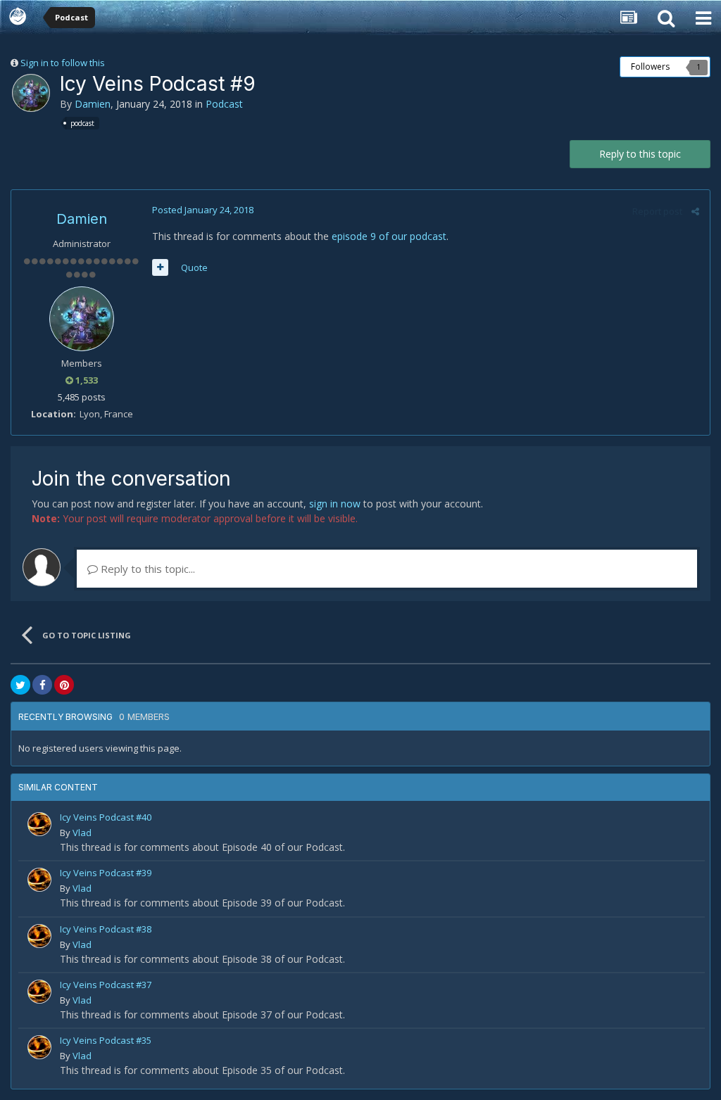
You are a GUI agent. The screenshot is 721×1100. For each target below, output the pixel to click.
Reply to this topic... (146, 569)
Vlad (82, 832)
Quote (194, 267)
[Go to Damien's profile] (31, 93)
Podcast (224, 103)
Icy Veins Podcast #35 (105, 1040)
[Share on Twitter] (20, 685)
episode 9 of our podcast (389, 236)
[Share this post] (695, 211)
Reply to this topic (640, 153)
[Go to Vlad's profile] (39, 824)
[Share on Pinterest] (64, 685)
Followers (650, 66)
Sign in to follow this (62, 62)
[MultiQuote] (160, 267)
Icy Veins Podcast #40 (105, 817)
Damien (93, 103)
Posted (202, 209)
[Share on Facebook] (42, 685)
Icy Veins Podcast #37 (105, 984)
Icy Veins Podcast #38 (105, 929)
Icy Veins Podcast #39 (105, 872)
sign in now (334, 503)
